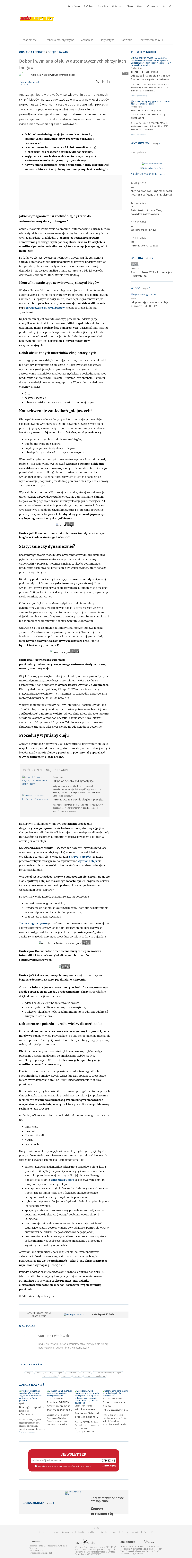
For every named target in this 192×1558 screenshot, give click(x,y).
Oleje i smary (58, 52)
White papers (152, 6)
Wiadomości (29, 40)
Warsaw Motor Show (143, 229)
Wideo (140, 6)
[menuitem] (73, 6)
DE (152, 1532)
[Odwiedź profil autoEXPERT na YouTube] (98, 1528)
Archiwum (92, 1532)
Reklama (54, 1532)
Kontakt (81, 1532)
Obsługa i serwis (32, 52)
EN (145, 1532)
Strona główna (74, 6)
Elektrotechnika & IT (151, 40)
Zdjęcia (130, 6)
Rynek (21, 1403)
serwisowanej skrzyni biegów (45, 307)
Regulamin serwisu (109, 1532)
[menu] (96, 6)
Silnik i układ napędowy (63, 796)
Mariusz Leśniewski (30, 82)
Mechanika (86, 40)
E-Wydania (88, 6)
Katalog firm (103, 6)
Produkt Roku (136, 68)
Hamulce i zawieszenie (112, 1398)
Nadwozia (126, 40)
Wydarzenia (117, 6)
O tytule (42, 1532)
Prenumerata (67, 1532)
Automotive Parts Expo (145, 245)
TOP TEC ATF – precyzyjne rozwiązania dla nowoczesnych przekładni (149, 114)
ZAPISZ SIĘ (108, 1460)
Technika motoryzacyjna (59, 40)
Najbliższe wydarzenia (148, 173)
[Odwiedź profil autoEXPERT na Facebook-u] (94, 1528)
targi (132, 187)
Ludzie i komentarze (55, 1398)
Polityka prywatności (130, 1532)
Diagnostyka (107, 40)
